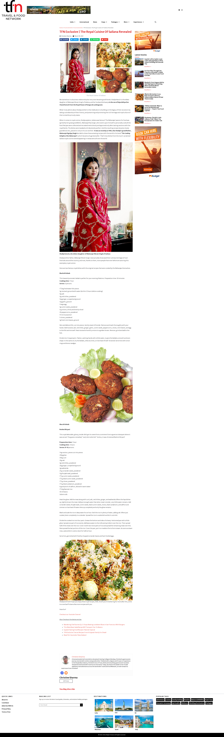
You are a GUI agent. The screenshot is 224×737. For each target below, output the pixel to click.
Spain (116, 729)
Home (61, 27)
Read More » (147, 66)
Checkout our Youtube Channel (69, 614)
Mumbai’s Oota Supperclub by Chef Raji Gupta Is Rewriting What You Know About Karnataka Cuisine (154, 85)
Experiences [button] (138, 22)
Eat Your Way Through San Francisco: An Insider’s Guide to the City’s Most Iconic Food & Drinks (154, 73)
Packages (209, 703)
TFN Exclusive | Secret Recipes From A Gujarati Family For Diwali (85, 632)
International (84, 22)
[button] (155, 22)
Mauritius (98, 729)
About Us (5, 700)
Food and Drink (68, 27)
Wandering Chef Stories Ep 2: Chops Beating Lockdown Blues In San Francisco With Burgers (94, 624)
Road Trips (208, 699)
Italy (136, 729)
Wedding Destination (196, 703)
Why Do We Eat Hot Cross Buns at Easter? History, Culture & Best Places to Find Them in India (153, 96)
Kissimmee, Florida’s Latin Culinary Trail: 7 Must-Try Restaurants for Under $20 (153, 119)
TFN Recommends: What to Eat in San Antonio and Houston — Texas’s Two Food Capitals (154, 108)
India (96, 713)
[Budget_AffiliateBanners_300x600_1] (148, 152)
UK (135, 713)
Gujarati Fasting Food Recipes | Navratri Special (79, 630)
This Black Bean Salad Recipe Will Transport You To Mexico (83, 627)
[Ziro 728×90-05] (59, 10)
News (95, 22)
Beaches (187, 699)
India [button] (72, 22)
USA (116, 713)
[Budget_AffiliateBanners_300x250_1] (148, 42)
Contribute (5, 703)
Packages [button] (114, 22)
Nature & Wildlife (197, 699)
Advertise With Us (7, 706)
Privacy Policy (6, 709)
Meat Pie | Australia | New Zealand (75, 635)
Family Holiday (177, 699)
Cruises (168, 699)
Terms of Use (6, 712)
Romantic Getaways (163, 703)
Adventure (160, 699)
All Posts (66, 681)
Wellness (184, 703)
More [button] (126, 22)
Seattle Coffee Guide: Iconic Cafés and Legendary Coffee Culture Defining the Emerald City (153, 61)
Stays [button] (103, 22)
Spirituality (176, 703)
